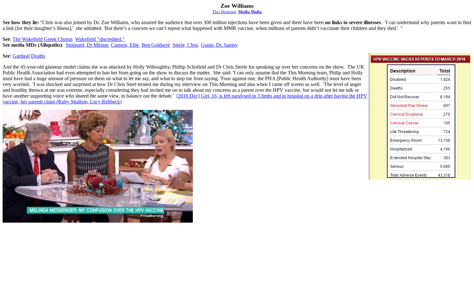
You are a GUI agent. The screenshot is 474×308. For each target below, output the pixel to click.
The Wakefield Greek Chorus (43, 39)
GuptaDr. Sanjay (219, 45)
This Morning (224, 11)
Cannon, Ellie (125, 45)
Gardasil (21, 56)
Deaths (38, 56)
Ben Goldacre (156, 45)
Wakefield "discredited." (100, 39)
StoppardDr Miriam (88, 45)
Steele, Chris (185, 45)
